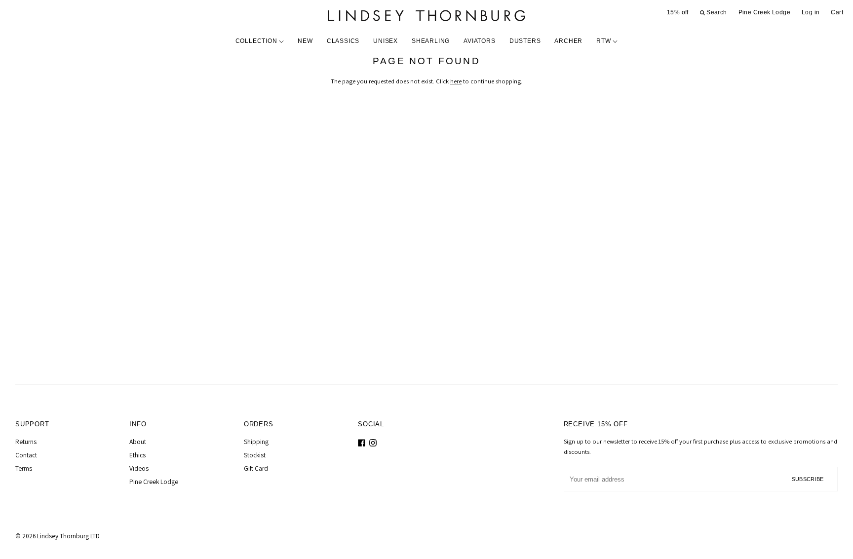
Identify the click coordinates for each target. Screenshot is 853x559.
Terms (23, 468)
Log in (810, 12)
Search (716, 12)
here (456, 81)
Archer (568, 40)
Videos (139, 468)
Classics (343, 40)
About (137, 441)
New (305, 40)
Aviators (479, 40)
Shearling (431, 40)
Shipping (256, 441)
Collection (257, 40)
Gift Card (256, 468)
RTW (604, 40)
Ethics (137, 454)
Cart (837, 12)
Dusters (525, 40)
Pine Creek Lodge (764, 12)
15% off (678, 12)
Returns (26, 441)
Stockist (255, 454)
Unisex (385, 40)
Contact (26, 454)
